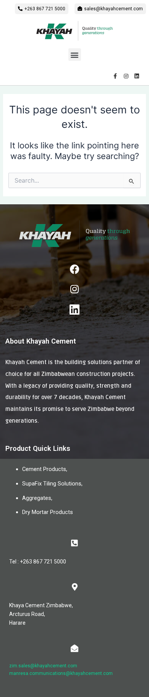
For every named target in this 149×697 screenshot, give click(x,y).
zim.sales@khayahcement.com (43, 665)
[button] (41, 8)
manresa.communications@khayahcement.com (61, 673)
